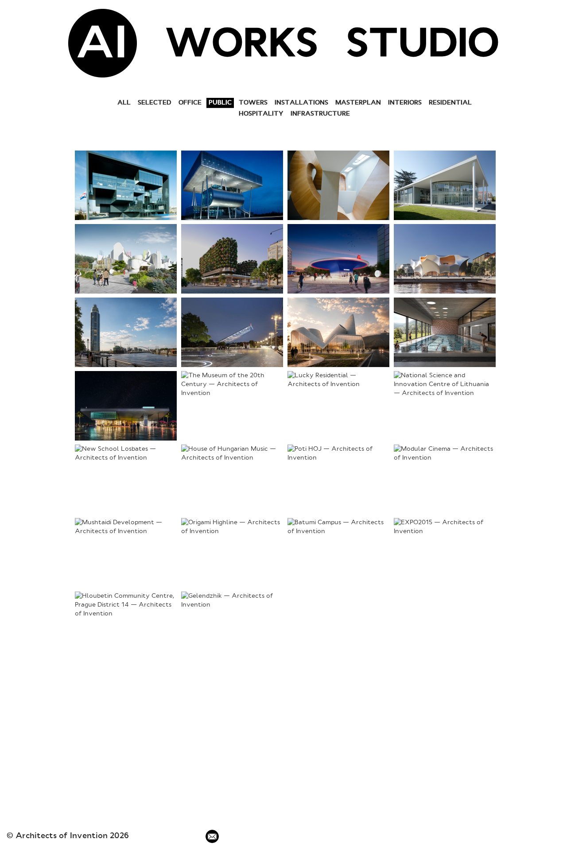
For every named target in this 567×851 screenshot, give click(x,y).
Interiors (405, 103)
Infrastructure (320, 114)
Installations (301, 103)
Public (220, 103)
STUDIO (422, 45)
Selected (154, 103)
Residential (450, 103)
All (124, 103)
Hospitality (261, 114)
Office (190, 103)
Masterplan (358, 103)
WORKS (241, 45)
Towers (253, 103)
